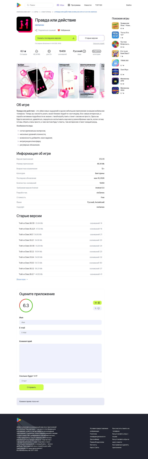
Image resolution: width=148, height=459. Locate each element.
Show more (21, 279)
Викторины (46, 12)
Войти (128, 5)
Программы (76, 5)
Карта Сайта (94, 447)
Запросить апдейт (98, 43)
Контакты (93, 445)
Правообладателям (97, 442)
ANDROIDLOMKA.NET (24, 12)
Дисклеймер (94, 439)
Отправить (31, 387)
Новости (87, 5)
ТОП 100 (98, 5)
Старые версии (91, 38)
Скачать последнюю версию (49, 38)
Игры (62, 5)
